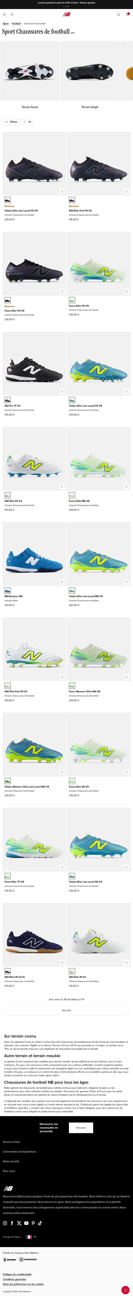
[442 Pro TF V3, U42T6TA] (8, 400)
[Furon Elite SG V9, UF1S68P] (72, 781)
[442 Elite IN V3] (126, 962)
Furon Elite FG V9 (14, 310)
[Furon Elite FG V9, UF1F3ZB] (8, 300)
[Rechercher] (118, 14)
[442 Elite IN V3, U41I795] (72, 971)
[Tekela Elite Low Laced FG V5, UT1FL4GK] (72, 400)
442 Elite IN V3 (77, 977)
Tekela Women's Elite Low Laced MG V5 (27, 786)
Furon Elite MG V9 (79, 501)
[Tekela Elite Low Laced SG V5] (126, 867)
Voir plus (66, 1010)
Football (16, 23)
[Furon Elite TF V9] (62, 867)
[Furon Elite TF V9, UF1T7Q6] (8, 876)
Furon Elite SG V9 (79, 786)
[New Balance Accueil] (66, 14)
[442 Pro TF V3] (62, 391)
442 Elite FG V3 (13, 501)
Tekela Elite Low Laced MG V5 (86, 596)
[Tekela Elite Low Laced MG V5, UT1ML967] (72, 591)
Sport (5, 23)
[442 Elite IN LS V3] (62, 962)
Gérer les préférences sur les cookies (23, 1284)
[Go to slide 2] (66, 7)
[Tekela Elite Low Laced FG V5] (62, 191)
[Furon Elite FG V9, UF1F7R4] (72, 300)
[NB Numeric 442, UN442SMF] (8, 591)
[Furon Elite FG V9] (62, 291)
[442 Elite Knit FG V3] (126, 191)
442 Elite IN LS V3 (15, 977)
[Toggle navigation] (4, 14)
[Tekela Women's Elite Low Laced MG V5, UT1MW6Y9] (8, 781)
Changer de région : (12, 1237)
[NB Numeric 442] (62, 582)
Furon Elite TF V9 (14, 881)
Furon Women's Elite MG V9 (84, 691)
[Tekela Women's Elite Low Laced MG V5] (62, 772)
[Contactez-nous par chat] (125, 1290)
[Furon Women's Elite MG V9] (126, 677)
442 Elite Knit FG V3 (80, 210)
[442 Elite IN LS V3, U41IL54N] (8, 971)
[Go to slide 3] (69, 7)
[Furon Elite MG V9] (126, 486)
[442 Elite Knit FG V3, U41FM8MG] (8, 686)
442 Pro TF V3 (12, 405)
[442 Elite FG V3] (62, 486)
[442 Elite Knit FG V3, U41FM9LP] (72, 200)
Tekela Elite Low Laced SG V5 (85, 881)
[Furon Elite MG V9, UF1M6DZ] (72, 495)
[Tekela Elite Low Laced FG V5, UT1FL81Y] (8, 200)
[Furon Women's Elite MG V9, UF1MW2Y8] (72, 686)
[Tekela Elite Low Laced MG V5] (126, 582)
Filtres (12, 121)
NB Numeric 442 (14, 596)
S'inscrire (81, 1127)
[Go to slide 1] (64, 7)
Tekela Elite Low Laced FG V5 (21, 210)
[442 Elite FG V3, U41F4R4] (8, 495)
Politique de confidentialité (17, 1274)
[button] (12, 14)
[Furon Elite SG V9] (126, 772)
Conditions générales (14, 1279)
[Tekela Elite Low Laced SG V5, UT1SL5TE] (72, 876)
